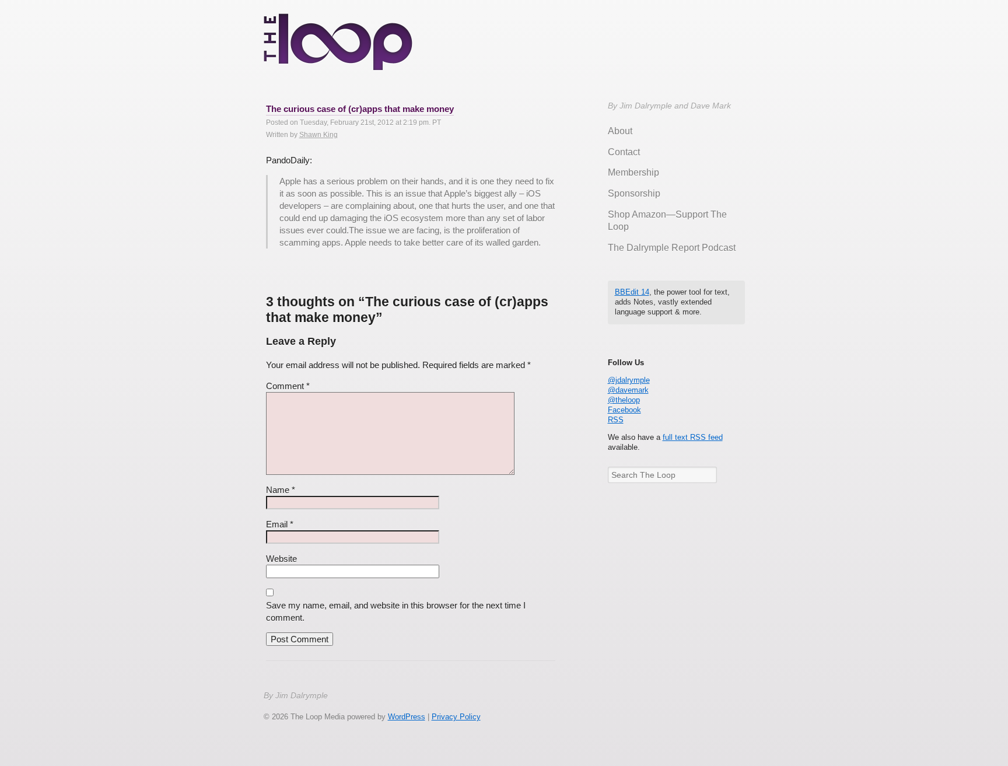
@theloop (624, 400)
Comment (288, 386)
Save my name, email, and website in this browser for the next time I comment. (396, 611)
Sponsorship (634, 193)
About (620, 131)
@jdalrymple (629, 380)
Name (280, 490)
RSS (616, 419)
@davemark (628, 390)
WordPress (406, 716)
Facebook (624, 409)
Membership (633, 172)
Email (279, 524)
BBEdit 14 (632, 292)
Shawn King (318, 135)
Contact (624, 152)
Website (281, 559)
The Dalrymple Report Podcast (672, 248)
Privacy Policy (456, 716)
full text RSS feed (693, 437)
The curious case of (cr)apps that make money (360, 109)
